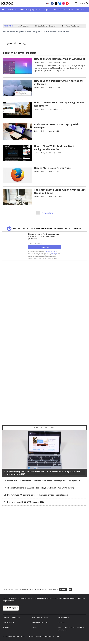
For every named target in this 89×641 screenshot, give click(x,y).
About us (61, 622)
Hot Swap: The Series (70, 26)
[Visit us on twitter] (56, 3)
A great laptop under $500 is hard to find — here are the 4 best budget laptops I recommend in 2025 (43, 472)
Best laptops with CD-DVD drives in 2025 (25, 502)
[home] (3, 9)
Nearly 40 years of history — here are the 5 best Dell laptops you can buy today (43, 480)
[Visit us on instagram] (63, 3)
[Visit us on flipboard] (67, 3)
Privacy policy (63, 617)
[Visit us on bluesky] (59, 3)
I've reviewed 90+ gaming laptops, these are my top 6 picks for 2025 (38, 495)
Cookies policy (8, 622)
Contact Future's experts (40, 617)
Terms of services (51, 251)
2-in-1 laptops (23, 26)
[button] (83, 3)
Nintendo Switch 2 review (45, 26)
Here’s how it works (62, 32)
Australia (63, 589)
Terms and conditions (11, 617)
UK (70, 589)
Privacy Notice (53, 253)
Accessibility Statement (40, 622)
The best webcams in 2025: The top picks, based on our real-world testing (40, 488)
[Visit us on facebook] (52, 3)
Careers (34, 627)
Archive (6, 627)
